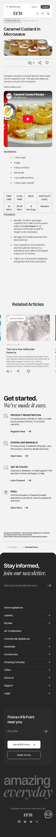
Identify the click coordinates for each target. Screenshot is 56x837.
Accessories (11, 654)
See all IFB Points (21, 744)
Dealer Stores (24, 755)
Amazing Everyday (14, 662)
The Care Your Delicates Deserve (20, 351)
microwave (30, 226)
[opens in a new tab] (19, 821)
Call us (34, 7)
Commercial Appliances (17, 638)
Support (45, 7)
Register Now (18, 431)
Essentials (9, 646)
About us (9, 677)
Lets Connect (18, 480)
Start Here (16, 456)
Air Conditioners (12, 630)
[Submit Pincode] (45, 731)
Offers (7, 669)
